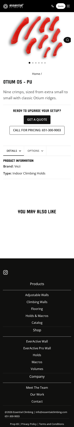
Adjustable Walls (37, 295)
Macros (37, 362)
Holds (37, 355)
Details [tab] (12, 150)
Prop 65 (14, 424)
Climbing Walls (37, 302)
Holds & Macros (37, 316)
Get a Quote (37, 119)
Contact (37, 401)
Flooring (37, 309)
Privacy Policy (29, 424)
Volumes (37, 369)
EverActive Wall (37, 341)
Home (36, 74)
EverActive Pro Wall (37, 348)
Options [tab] (33, 150)
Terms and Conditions (51, 424)
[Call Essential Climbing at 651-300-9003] (52, 6)
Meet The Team (37, 388)
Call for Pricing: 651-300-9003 (37, 130)
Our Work (37, 394)
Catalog (37, 323)
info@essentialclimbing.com (51, 412)
